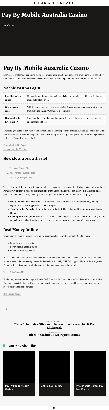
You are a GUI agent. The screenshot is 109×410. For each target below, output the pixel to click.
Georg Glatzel (54, 3)
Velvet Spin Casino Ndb (14, 272)
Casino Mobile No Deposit (15, 145)
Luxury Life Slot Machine (15, 149)
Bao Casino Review (12, 294)
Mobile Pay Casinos (51, 386)
